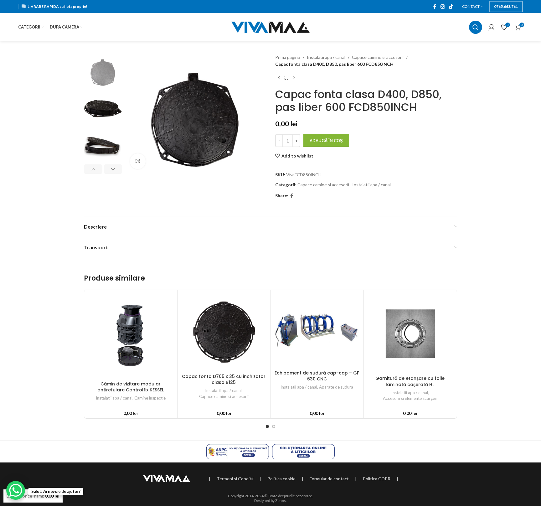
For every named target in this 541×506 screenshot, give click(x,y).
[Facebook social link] (434, 6)
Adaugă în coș (326, 140)
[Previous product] (279, 78)
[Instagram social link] (442, 6)
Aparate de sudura (336, 387)
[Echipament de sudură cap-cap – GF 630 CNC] (317, 330)
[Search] (475, 27)
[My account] (491, 27)
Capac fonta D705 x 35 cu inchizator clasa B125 (223, 379)
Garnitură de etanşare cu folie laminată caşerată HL (410, 381)
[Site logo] (270, 26)
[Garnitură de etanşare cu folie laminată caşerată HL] (410, 333)
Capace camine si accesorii (378, 57)
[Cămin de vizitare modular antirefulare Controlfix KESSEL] (130, 335)
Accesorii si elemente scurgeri (410, 398)
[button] (93, 169)
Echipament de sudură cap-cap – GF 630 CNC (317, 376)
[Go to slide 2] (273, 426)
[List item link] (235, 478)
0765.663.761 (506, 6)
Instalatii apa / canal (326, 57)
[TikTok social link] (451, 6)
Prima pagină (287, 57)
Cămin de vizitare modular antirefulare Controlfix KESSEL (130, 387)
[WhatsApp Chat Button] (15, 490)
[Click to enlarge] (138, 161)
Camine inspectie (150, 397)
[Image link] (166, 478)
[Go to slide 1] (267, 426)
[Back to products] (286, 78)
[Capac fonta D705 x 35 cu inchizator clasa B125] (224, 332)
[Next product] (294, 78)
